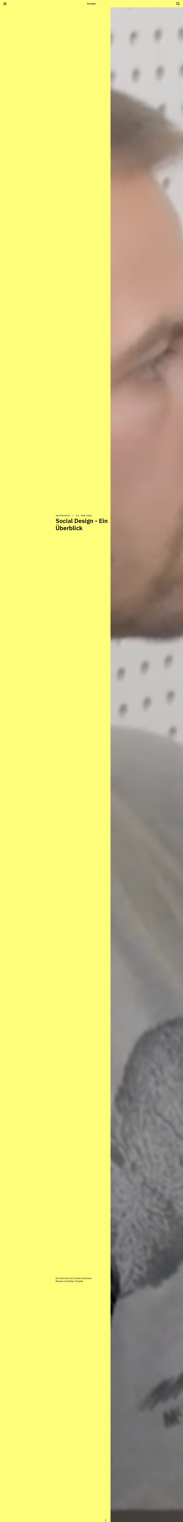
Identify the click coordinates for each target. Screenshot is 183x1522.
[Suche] (178, 3)
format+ (91, 3)
